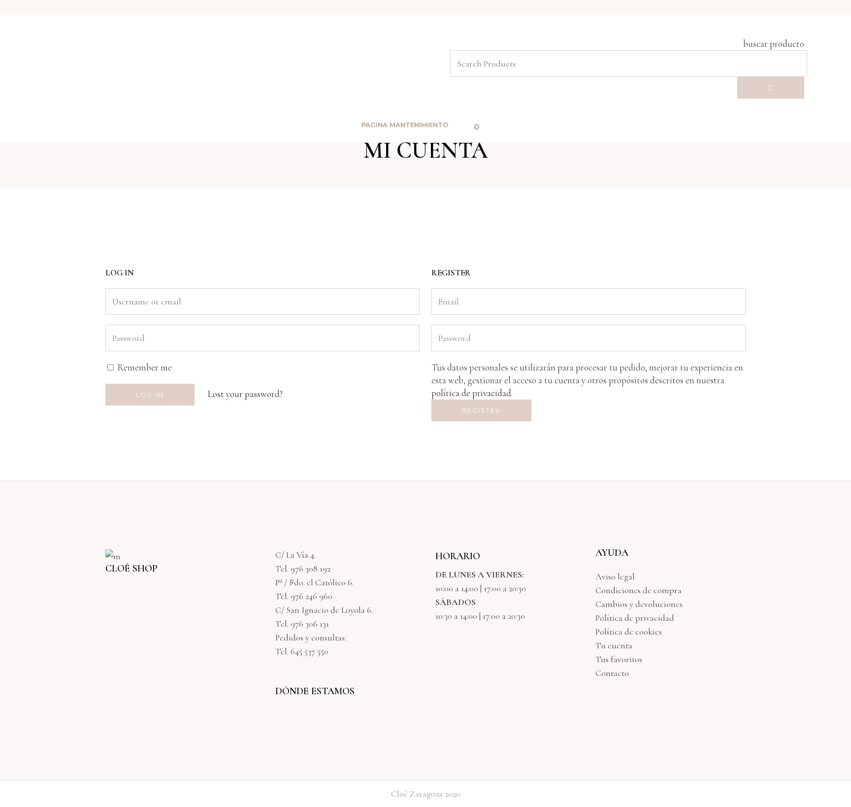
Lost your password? (245, 394)
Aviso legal (615, 576)
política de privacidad (471, 393)
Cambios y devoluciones (639, 604)
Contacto (612, 673)
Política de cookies (628, 631)
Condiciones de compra (638, 590)
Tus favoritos (618, 659)
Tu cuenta (613, 645)
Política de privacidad (634, 617)
